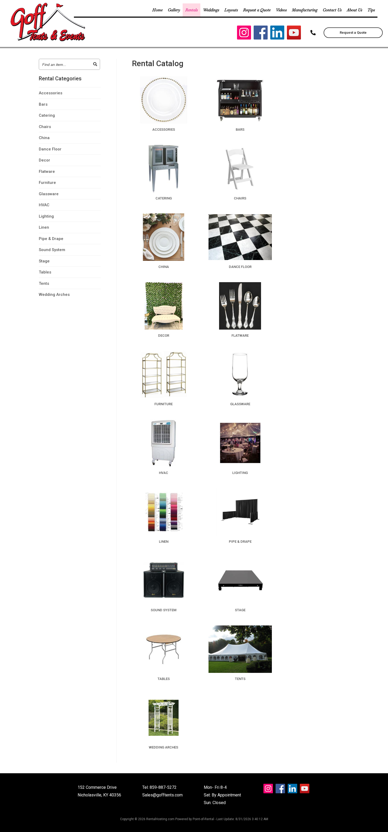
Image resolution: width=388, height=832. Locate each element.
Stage (44, 261)
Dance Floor (50, 149)
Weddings (211, 9)
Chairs (45, 126)
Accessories (50, 93)
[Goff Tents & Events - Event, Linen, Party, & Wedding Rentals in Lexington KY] (48, 40)
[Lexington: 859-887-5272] (313, 32)
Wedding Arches (54, 294)
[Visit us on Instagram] (244, 34)
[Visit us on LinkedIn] (277, 34)
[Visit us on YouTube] (294, 34)
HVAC (44, 205)
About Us (354, 9)
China (44, 137)
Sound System (52, 249)
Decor (44, 160)
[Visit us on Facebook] (261, 34)
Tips (371, 9)
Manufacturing (305, 9)
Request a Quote (257, 9)
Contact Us (332, 9)
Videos (281, 9)
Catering (47, 115)
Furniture (47, 182)
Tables (45, 272)
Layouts (231, 9)
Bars (43, 104)
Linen (44, 227)
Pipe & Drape (51, 238)
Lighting (46, 216)
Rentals (191, 9)
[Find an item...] (95, 64)
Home (157, 9)
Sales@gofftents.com (162, 794)
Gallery (174, 9)
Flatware (47, 171)
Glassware (49, 194)
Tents (44, 283)
